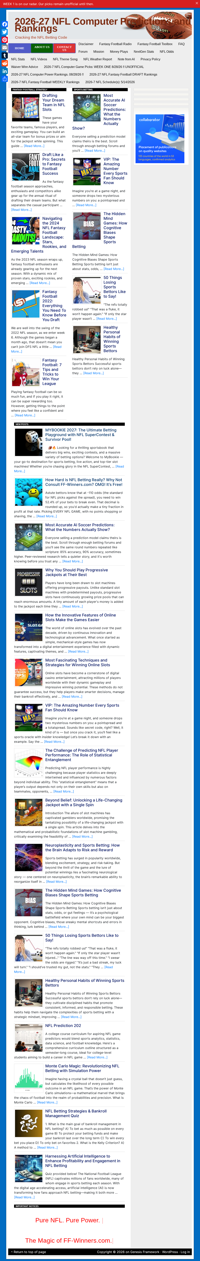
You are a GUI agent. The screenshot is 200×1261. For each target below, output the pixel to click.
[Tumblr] (5, 55)
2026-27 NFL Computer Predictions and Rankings (103, 25)
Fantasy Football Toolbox (155, 44)
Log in (185, 1252)
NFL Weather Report (97, 59)
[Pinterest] (5, 40)
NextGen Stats (144, 51)
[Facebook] (5, 24)
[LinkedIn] (5, 71)
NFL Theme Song (65, 59)
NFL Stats (18, 59)
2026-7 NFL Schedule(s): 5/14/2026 (110, 82)
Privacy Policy (150, 59)
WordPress (170, 1252)
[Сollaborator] (160, 138)
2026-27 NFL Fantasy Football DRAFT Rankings (123, 74)
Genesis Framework (144, 1252)
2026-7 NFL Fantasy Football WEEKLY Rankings (45, 82)
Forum (83, 51)
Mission (98, 51)
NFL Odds (167, 51)
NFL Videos (39, 59)
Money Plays (119, 51)
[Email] (5, 48)
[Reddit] (5, 63)
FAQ (181, 44)
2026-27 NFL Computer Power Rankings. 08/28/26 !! (47, 74)
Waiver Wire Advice (24, 67)
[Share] (5, 79)
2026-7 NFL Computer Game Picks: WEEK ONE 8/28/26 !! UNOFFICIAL (94, 67)
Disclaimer (86, 44)
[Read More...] (34, 146)
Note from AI (126, 59)
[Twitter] (5, 32)
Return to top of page (30, 1252)
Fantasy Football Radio (115, 44)
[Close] (197, 3)
